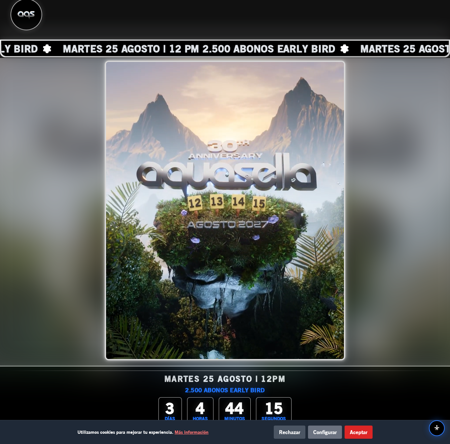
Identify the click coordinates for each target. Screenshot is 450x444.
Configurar (325, 432)
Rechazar (289, 432)
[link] (225, 48)
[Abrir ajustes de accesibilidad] (437, 428)
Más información (192, 432)
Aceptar (358, 432)
